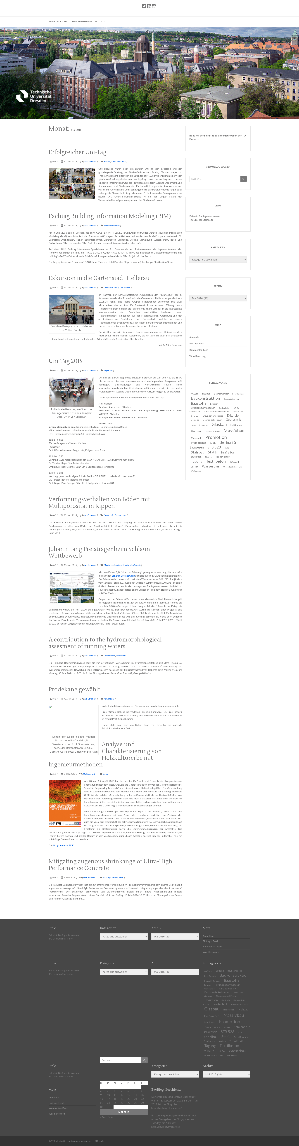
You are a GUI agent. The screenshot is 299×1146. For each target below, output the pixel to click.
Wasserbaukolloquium (232, 467)
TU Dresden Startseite (201, 219)
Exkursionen (125, 287)
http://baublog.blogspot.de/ (166, 1107)
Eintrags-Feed (196, 343)
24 (108, 1102)
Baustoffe (107, 877)
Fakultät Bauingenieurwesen (204, 216)
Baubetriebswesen (111, 225)
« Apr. (103, 1116)
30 (101, 1106)
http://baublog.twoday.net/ (165, 1126)
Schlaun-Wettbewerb (123, 575)
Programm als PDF (63, 845)
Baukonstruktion (111, 287)
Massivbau (108, 565)
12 (122, 1094)
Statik (105, 774)
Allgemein (108, 370)
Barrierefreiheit (58, 21)
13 (128, 1094)
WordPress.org (197, 356)
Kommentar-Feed (198, 349)
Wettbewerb (135, 565)
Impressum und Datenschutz (88, 21)
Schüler (107, 161)
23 (101, 1102)
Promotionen (120, 515)
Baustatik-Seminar (232, 399)
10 (108, 1094)
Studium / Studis (118, 161)
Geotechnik (109, 515)
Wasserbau (121, 655)
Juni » (111, 1116)
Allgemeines (109, 698)
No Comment (90, 161)
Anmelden (194, 337)
